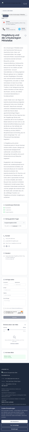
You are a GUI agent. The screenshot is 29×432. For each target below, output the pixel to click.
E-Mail (5, 287)
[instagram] (4, 246)
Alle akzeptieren (14, 421)
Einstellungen (14, 429)
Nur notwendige (14, 425)
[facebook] (6, 246)
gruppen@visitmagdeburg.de (12, 241)
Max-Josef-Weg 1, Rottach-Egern (13, 381)
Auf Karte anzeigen (9, 258)
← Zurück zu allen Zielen (7, 10)
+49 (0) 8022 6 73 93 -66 (10, 384)
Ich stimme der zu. (14, 308)
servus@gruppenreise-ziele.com (12, 378)
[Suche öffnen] (24, 3)
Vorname (5, 282)
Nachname (17, 282)
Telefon (5, 293)
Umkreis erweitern (14, 343)
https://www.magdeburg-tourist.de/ (13, 243)
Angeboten (14, 226)
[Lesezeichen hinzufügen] (25, 35)
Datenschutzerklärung (16, 308)
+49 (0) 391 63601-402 (10, 238)
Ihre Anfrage (6, 298)
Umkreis (5, 327)
